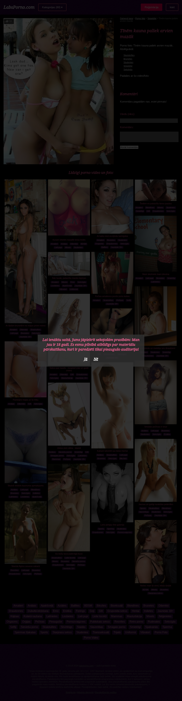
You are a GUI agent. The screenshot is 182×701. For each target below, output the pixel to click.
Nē (96, 358)
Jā (85, 358)
